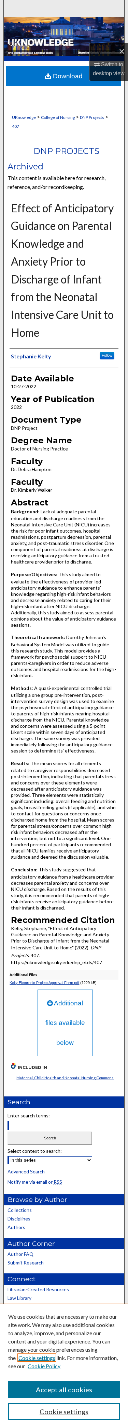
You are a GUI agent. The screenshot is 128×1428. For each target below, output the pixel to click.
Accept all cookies (64, 1389)
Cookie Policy (44, 1366)
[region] (64, 1366)
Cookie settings (36, 1357)
